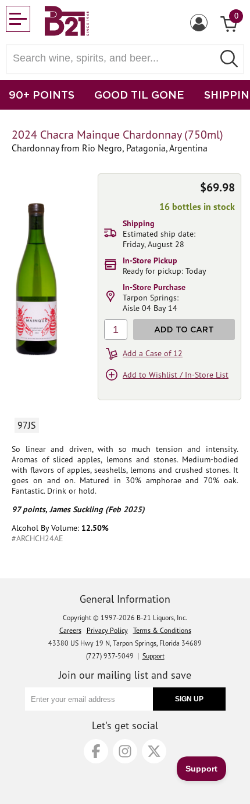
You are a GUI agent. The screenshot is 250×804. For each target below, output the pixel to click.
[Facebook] (96, 751)
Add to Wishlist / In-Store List (175, 375)
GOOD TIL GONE (139, 94)
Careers (70, 630)
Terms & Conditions (162, 630)
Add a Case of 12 (153, 353)
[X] (154, 751)
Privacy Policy (107, 630)
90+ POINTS (41, 94)
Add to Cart (184, 329)
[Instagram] (125, 751)
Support (153, 655)
